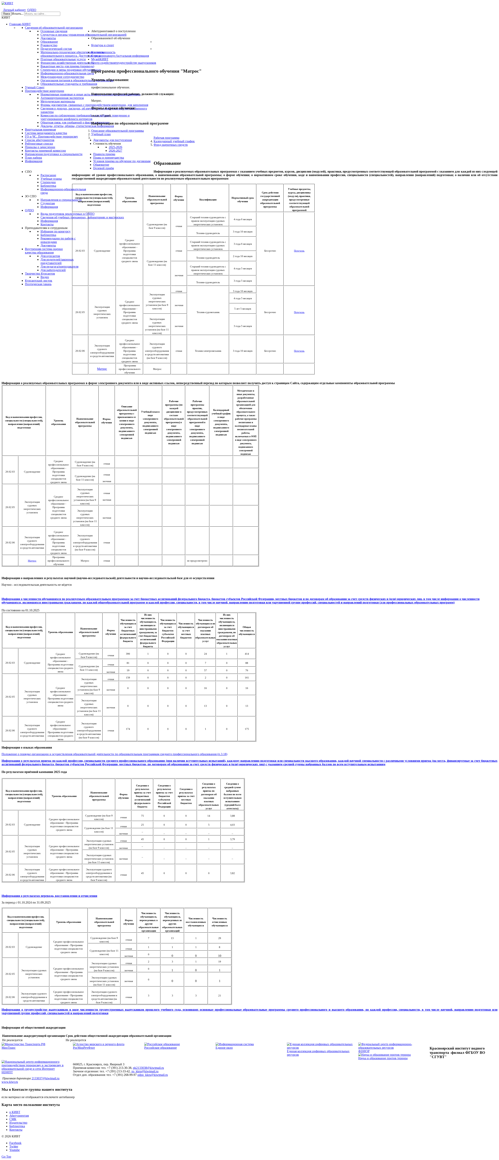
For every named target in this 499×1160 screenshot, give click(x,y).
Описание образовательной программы (117, 130)
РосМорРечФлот (84, 1047)
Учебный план (101, 134)
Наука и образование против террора (383, 1058)
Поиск (6, 13)
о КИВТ (14, 1112)
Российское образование (160, 1047)
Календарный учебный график (174, 141)
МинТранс (9, 1047)
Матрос (102, 368)
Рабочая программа (166, 137)
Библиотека (17, 1126)
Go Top (6, 1156)
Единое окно (224, 1047)
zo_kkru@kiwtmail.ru (144, 1071)
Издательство (18, 1122)
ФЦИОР (364, 1051)
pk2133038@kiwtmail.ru (148, 1067)
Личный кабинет (14, 10)
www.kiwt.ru (10, 1081)
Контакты (15, 1129)
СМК (12, 1119)
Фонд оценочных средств (171, 144)
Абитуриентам (19, 1115)
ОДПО (31, 10)
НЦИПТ (7, 1072)
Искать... (17, 13)
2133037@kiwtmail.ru (45, 1078)
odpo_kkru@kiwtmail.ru (152, 1074)
